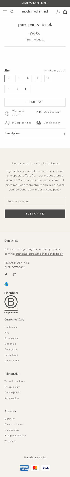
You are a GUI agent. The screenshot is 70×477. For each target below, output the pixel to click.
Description (12, 133)
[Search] (12, 11)
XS (8, 78)
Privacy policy (12, 387)
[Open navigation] (5, 11)
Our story (9, 419)
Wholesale (10, 441)
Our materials (12, 430)
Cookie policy (12, 393)
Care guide (10, 349)
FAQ (6, 333)
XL (48, 78)
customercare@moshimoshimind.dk (39, 253)
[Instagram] (14, 274)
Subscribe (35, 214)
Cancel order (11, 361)
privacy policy (52, 189)
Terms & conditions (14, 381)
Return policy (11, 398)
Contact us (10, 327)
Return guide (11, 338)
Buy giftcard (11, 355)
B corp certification (15, 436)
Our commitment (13, 424)
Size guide (10, 344)
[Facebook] (5, 274)
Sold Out (35, 102)
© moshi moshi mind (35, 457)
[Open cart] (65, 12)
